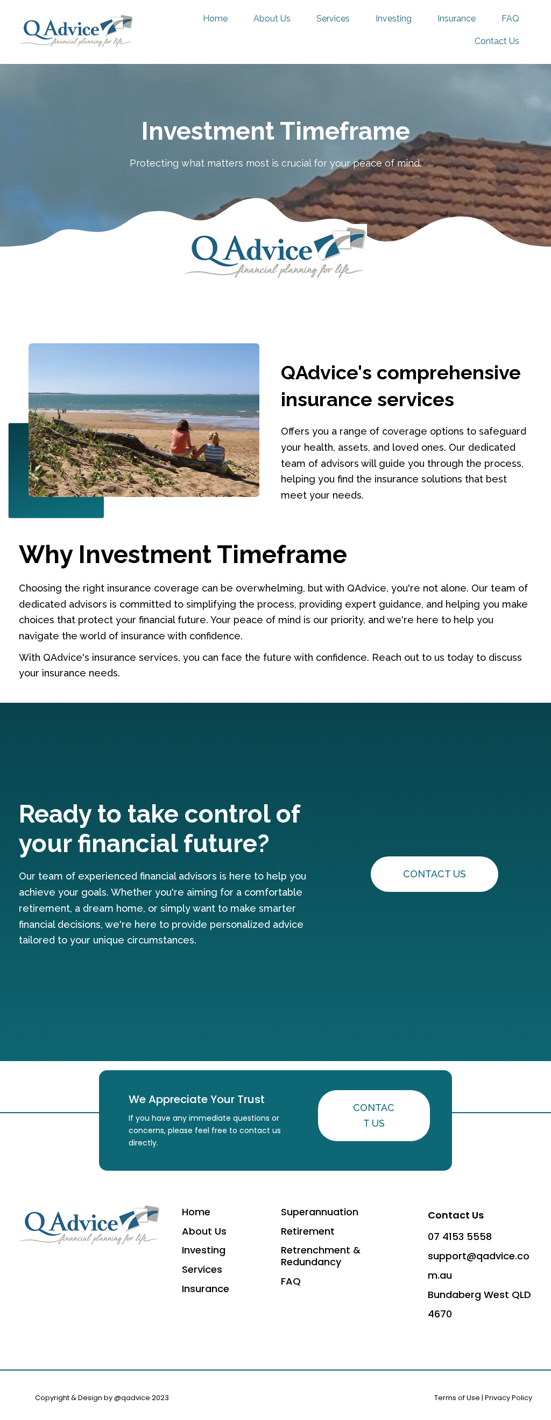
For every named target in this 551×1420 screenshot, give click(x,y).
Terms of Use (457, 1398)
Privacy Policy (508, 1398)
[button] (434, 874)
